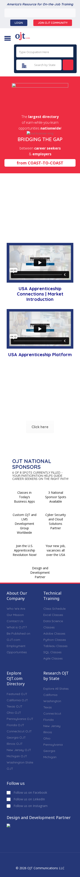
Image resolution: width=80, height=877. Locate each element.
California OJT (17, 700)
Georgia (49, 751)
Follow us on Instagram (30, 806)
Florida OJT (15, 725)
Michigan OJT (17, 756)
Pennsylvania (53, 745)
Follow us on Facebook (30, 792)
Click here (40, 427)
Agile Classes (53, 658)
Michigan (49, 757)
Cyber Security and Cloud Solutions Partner (55, 521)
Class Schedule (54, 609)
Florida (48, 720)
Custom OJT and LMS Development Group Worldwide (24, 524)
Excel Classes (53, 615)
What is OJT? (17, 627)
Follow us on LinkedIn (29, 799)
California (50, 695)
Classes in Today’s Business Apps (24, 496)
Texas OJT (14, 706)
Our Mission (15, 615)
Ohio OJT (14, 713)
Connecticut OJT (19, 731)
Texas (47, 707)
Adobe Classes (54, 633)
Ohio (46, 738)
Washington (52, 701)
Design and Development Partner (40, 572)
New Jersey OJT (19, 750)
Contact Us (15, 621)
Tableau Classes (55, 646)
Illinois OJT (15, 744)
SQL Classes (52, 652)
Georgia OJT (16, 737)
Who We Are (16, 609)
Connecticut (52, 713)
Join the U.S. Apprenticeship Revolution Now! (24, 550)
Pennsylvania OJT (20, 719)
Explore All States (56, 689)
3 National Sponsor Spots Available (55, 496)
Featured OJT (17, 694)
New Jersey (51, 726)
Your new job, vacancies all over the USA (56, 550)
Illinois (47, 732)
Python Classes (54, 640)
